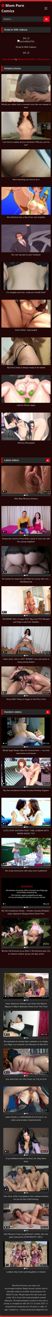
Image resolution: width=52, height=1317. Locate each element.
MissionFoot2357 (26, 59)
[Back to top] (43, 1308)
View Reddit (8, 59)
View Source (43, 59)
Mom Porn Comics (12, 8)
